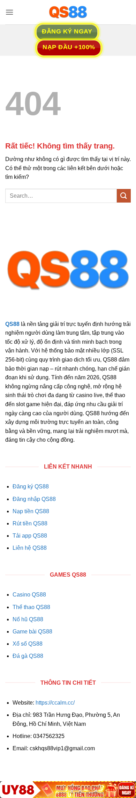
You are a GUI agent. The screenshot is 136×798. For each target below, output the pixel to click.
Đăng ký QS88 (31, 486)
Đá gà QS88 (28, 656)
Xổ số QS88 (28, 644)
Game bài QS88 (32, 631)
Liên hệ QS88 (30, 548)
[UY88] (68, 789)
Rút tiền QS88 (30, 523)
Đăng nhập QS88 (34, 499)
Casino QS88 (29, 595)
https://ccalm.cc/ (55, 703)
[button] (9, 12)
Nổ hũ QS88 (28, 619)
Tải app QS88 (30, 536)
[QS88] (68, 12)
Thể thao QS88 (31, 607)
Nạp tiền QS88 (31, 511)
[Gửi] (124, 196)
